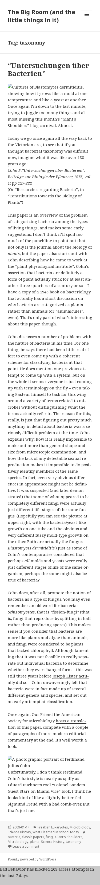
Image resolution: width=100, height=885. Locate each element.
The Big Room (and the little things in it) (41, 16)
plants (34, 841)
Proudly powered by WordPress (32, 859)
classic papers (33, 837)
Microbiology (80, 827)
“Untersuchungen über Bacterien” (48, 69)
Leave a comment (26, 846)
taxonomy (73, 841)
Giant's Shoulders (68, 837)
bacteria (14, 837)
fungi (50, 837)
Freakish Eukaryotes (53, 827)
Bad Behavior (13, 869)
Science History (19, 832)
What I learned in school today (56, 832)
